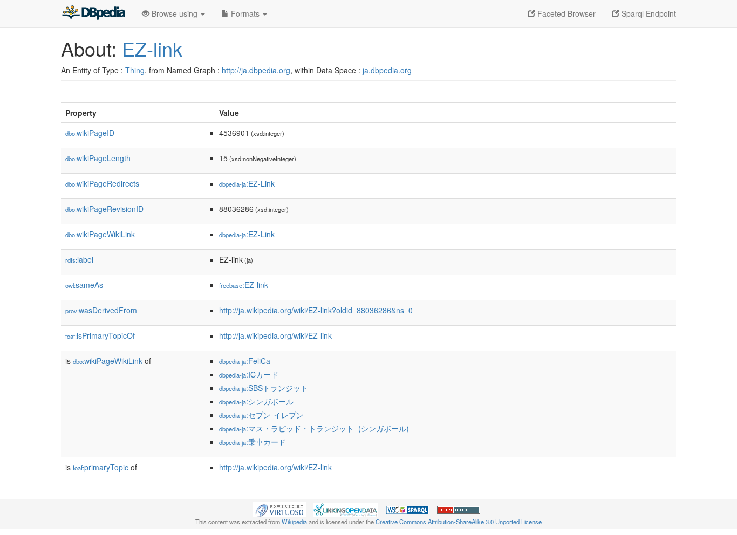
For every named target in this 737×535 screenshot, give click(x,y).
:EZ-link (243, 284)
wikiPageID (89, 132)
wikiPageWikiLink (100, 234)
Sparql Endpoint (647, 13)
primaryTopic (100, 467)
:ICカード (248, 374)
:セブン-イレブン (261, 414)
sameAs (84, 284)
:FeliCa (244, 360)
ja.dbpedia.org (387, 70)
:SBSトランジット (263, 387)
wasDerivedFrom (101, 310)
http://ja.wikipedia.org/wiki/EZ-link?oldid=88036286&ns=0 (316, 310)
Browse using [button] (174, 13)
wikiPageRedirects (102, 183)
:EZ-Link (247, 183)
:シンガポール (256, 401)
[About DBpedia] (93, 13)
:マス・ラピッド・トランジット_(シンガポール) (314, 428)
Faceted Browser (565, 13)
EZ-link (152, 48)
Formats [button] (245, 13)
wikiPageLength (98, 158)
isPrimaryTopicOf (100, 335)
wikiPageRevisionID (104, 208)
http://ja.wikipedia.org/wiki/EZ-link (275, 335)
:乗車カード (252, 441)
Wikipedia (294, 521)
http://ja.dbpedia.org (256, 70)
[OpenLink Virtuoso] (279, 508)
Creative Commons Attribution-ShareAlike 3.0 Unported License (459, 521)
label (79, 259)
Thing (135, 70)
